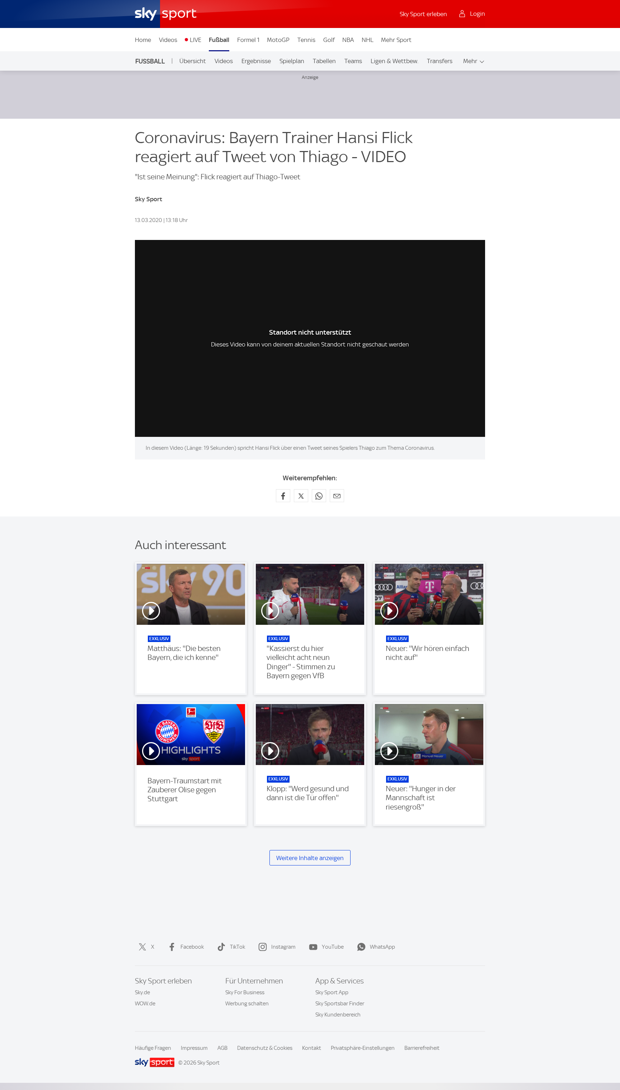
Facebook (192, 947)
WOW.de (145, 1003)
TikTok (237, 947)
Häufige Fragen (153, 1048)
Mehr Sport (396, 39)
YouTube (333, 947)
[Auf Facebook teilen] (283, 495)
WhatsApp (382, 947)
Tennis (306, 39)
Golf (329, 39)
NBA (348, 39)
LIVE (195, 39)
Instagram (283, 947)
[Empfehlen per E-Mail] (337, 495)
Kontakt (311, 1048)
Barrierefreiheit (422, 1048)
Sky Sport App (331, 992)
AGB (222, 1048)
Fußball (219, 39)
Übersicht (192, 61)
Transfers (439, 61)
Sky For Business (244, 992)
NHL (368, 39)
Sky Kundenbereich (338, 1014)
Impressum (194, 1048)
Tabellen (324, 61)
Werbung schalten (247, 1003)
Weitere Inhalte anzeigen (310, 858)
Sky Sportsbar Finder (339, 1003)
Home (143, 39)
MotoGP (278, 39)
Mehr (470, 61)
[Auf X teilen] (301, 495)
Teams (353, 61)
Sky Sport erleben (423, 14)
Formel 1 (248, 39)
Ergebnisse (256, 61)
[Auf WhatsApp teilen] (319, 495)
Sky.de (142, 992)
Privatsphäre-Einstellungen (363, 1048)
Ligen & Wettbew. (394, 61)
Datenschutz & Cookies (264, 1048)
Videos (168, 39)
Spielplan (292, 61)
